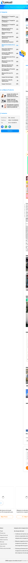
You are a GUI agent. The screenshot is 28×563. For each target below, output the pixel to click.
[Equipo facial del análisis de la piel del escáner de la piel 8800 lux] (3, 100)
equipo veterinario (10, 84)
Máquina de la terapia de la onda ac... (10, 25)
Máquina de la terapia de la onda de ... (10, 21)
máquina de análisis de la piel (10, 45)
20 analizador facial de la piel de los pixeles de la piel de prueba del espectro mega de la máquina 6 (13, 106)
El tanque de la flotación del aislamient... (10, 69)
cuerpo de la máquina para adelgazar (10, 53)
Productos (2, 533)
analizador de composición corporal (10, 41)
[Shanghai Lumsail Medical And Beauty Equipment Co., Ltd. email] (2, 126)
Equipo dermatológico (10, 77)
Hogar (1, 531)
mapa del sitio (3, 544)
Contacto (10, 131)
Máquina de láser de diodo (10, 33)
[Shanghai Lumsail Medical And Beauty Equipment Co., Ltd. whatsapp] (6, 126)
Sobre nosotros (4, 539)
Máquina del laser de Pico (10, 73)
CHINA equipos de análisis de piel (13, 560)
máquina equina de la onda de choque (10, 29)
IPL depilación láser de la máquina (10, 57)
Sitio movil (2, 546)
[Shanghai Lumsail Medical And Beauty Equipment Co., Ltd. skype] (9, 126)
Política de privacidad (5, 548)
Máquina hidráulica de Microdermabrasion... (10, 65)
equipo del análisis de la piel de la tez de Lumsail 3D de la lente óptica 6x (12, 95)
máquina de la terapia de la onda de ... (10, 17)
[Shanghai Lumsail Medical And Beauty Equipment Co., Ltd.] (7, 2)
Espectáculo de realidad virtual (4, 536)
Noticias (2, 541)
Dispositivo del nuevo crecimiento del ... (10, 49)
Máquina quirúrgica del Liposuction (10, 37)
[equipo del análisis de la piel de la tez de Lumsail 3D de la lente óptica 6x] (3, 95)
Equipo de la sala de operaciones (10, 80)
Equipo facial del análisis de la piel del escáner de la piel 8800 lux (13, 100)
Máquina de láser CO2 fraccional (10, 61)
